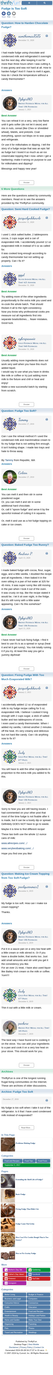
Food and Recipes (12, 1161)
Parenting (32, 1324)
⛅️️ (46, 1350)
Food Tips (29, 1161)
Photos (31, 1328)
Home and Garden (12, 1320)
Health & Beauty (11, 1316)
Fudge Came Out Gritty (25, 1224)
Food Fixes (42, 1161)
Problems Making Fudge (25, 1143)
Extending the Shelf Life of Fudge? (29, 1179)
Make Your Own (35, 1320)
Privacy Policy (26, 1347)
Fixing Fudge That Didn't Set (27, 1209)
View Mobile (33, 1344)
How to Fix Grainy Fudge (26, 1253)
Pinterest (12, 1279)
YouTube (35, 1279)
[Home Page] (10, 1)
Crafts (7, 1307)
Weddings (33, 1332)
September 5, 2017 (12, 1165)
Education (33, 1307)
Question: (25, 209)
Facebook (36, 1274)
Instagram (12, 1283)
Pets (6, 1328)
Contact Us (39, 1347)
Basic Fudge (20, 1194)
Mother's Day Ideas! (15, 1270)
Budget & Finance (36, 1295)
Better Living (10, 1295)
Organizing (9, 1324)
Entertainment (10, 1311)
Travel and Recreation (14, 1332)
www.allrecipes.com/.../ (14, 843)
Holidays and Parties (37, 1316)
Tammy (9, 460)
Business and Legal (13, 1299)
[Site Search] (44, 3)
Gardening (34, 1270)
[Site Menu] (29, 3)
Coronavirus (33, 1303)
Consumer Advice (12, 1303)
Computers (33, 1299)
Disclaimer (13, 1347)
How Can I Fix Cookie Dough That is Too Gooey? (32, 1238)
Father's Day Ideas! (14, 1274)
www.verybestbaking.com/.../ (17, 848)
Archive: (17, 1091)
